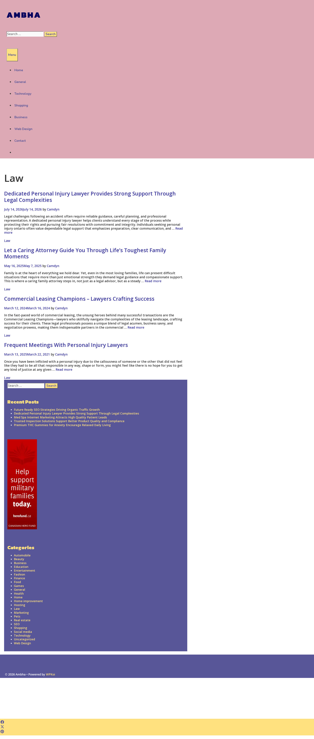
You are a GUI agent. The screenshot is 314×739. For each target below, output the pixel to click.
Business (20, 117)
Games (19, 586)
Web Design (23, 129)
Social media (23, 632)
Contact (20, 141)
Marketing (21, 613)
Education (21, 567)
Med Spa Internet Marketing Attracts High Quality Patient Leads (60, 417)
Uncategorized (24, 639)
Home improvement (28, 601)
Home (18, 70)
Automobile (22, 555)
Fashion (19, 574)
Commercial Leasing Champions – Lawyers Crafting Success (79, 298)
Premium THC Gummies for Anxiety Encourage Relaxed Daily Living (62, 425)
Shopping (21, 105)
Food (17, 582)
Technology (22, 94)
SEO (17, 624)
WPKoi (50, 674)
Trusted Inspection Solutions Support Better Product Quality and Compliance (69, 421)
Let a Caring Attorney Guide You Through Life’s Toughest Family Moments (85, 253)
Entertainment (24, 570)
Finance (19, 578)
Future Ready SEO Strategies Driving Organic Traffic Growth (57, 410)
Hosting (19, 605)
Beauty (19, 559)
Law (7, 241)
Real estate (22, 620)
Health (19, 593)
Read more (153, 281)
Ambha (24, 15)
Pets (17, 616)
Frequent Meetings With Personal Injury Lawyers (66, 344)
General (20, 82)
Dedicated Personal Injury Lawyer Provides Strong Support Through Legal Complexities (90, 196)
